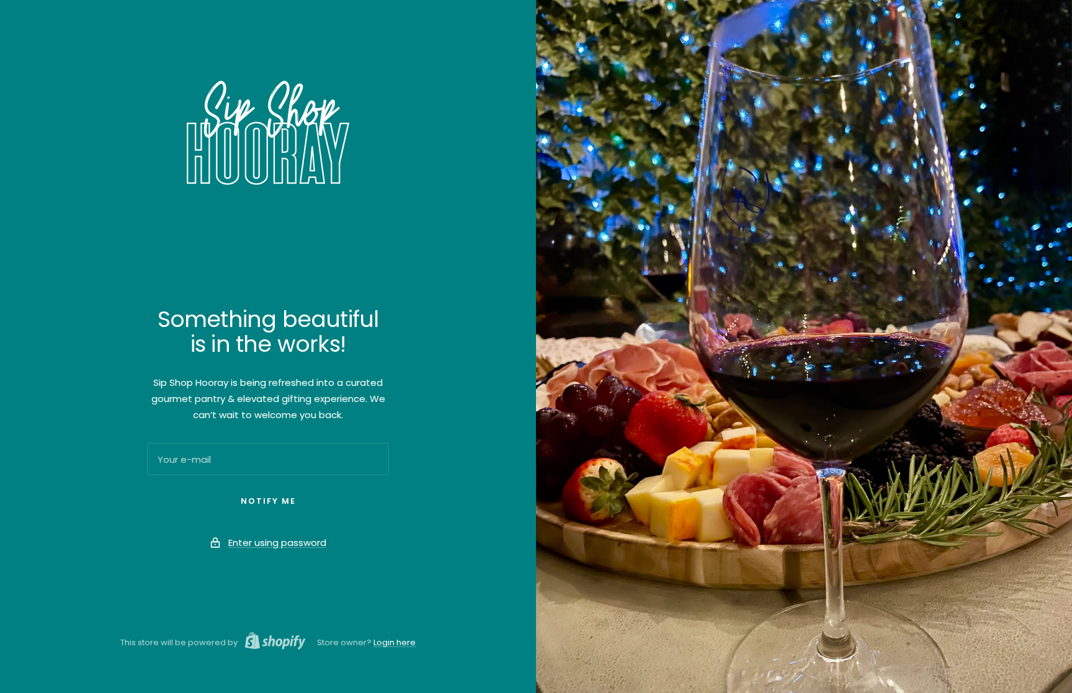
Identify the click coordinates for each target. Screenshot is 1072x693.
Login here (394, 642)
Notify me (268, 501)
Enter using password (277, 542)
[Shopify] (272, 642)
